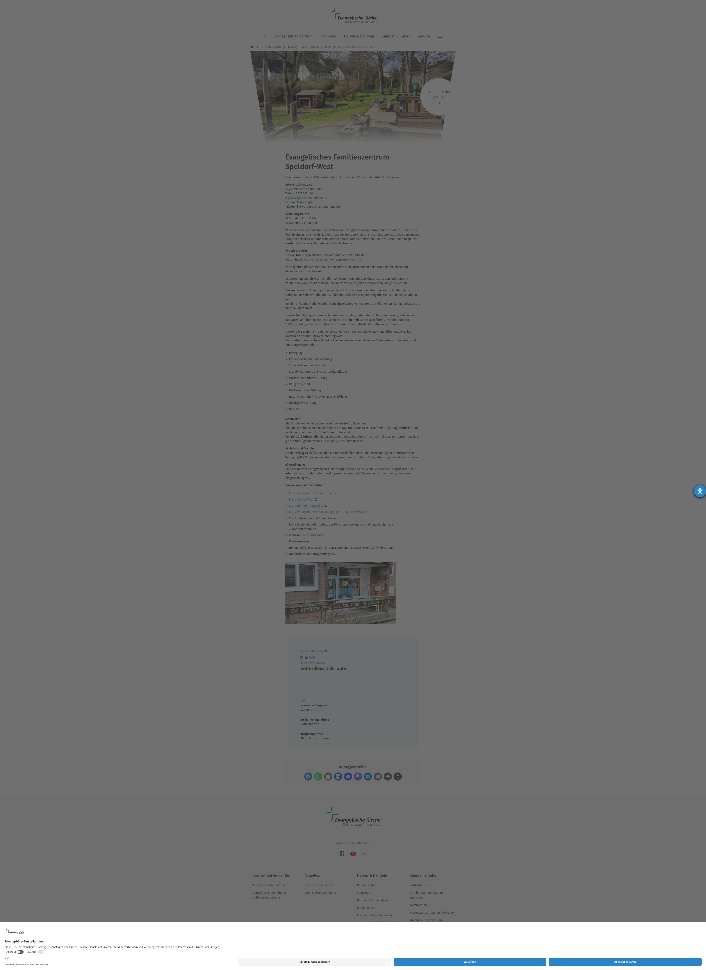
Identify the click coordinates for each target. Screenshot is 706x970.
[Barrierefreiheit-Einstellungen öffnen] (700, 491)
